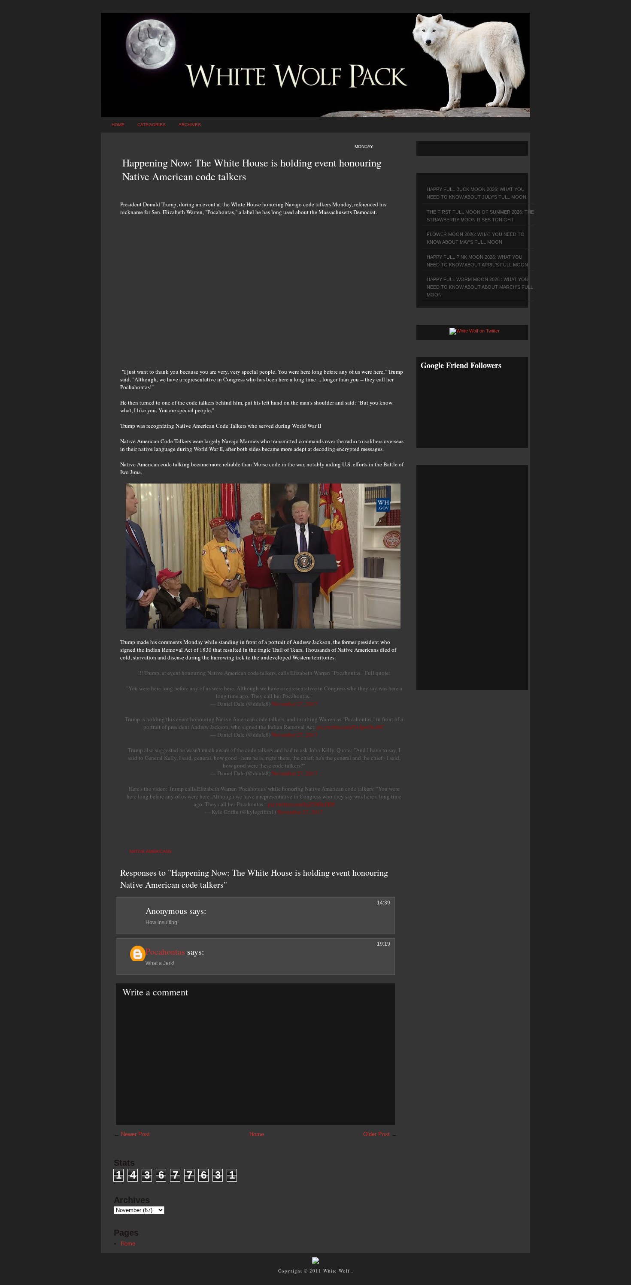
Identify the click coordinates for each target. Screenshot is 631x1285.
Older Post (376, 1134)
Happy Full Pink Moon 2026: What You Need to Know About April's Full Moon (477, 260)
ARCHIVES (190, 124)
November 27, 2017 (295, 704)
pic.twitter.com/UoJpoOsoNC (351, 727)
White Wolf (337, 1270)
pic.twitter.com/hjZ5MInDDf (301, 804)
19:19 (383, 944)
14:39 (383, 903)
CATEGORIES (151, 124)
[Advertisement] (262, 287)
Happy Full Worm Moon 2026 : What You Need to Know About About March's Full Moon (480, 287)
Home (118, 124)
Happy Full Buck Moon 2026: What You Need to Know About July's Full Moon (476, 193)
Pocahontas (165, 951)
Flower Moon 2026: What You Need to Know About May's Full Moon (476, 238)
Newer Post (135, 1134)
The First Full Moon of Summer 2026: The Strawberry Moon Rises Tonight (480, 215)
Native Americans (151, 851)
